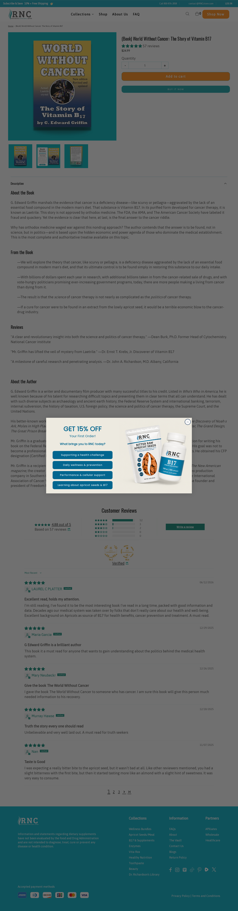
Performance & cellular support (82, 475)
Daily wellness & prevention (82, 465)
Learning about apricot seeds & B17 (83, 485)
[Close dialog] (188, 422)
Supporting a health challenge (82, 455)
